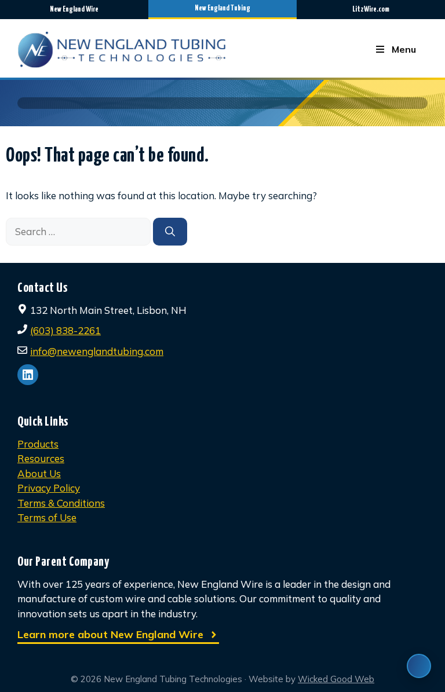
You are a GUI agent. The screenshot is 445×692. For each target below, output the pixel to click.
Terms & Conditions (61, 503)
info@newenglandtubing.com (96, 351)
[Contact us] (419, 666)
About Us (39, 473)
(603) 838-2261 (65, 330)
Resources (40, 458)
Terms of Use (46, 517)
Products (38, 444)
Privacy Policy (48, 488)
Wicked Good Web (336, 678)
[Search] (170, 232)
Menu (404, 49)
